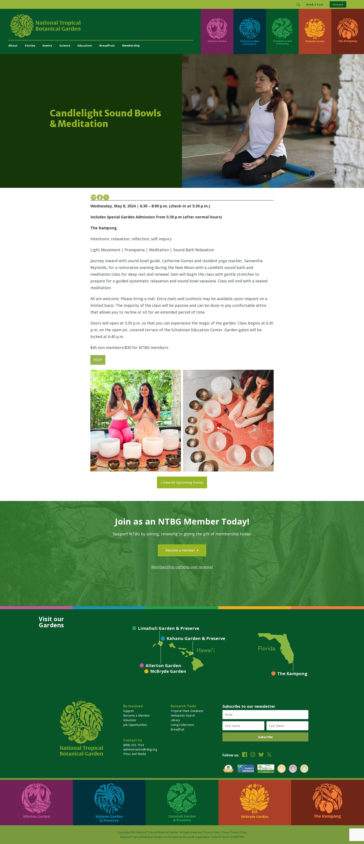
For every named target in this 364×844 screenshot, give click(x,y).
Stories (30, 45)
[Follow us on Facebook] (244, 755)
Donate (338, 4)
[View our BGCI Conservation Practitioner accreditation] (293, 769)
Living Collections (182, 725)
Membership (131, 45)
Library (175, 720)
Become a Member (136, 715)
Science (64, 45)
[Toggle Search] (298, 4)
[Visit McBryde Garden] (315, 31)
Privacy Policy (211, 832)
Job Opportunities (135, 725)
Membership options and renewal (182, 566)
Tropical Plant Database (187, 711)
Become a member (181, 550)
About (12, 45)
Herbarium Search (183, 715)
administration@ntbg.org (140, 749)
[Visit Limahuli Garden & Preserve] (282, 31)
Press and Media (134, 754)
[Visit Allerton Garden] (217, 31)
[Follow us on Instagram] (252, 755)
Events (47, 45)
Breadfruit (107, 45)
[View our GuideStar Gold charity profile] (228, 769)
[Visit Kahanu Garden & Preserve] (249, 31)
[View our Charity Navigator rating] (245, 769)
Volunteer (129, 720)
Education (85, 45)
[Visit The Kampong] (347, 31)
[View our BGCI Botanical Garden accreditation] (281, 769)
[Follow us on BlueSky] (261, 755)
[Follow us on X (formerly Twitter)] (269, 755)
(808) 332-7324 (133, 745)
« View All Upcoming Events (182, 482)
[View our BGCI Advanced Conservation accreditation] (304, 769)
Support (128, 711)
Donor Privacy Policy (234, 832)
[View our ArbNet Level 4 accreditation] (265, 769)
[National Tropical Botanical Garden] (104, 25)
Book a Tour (315, 4)
